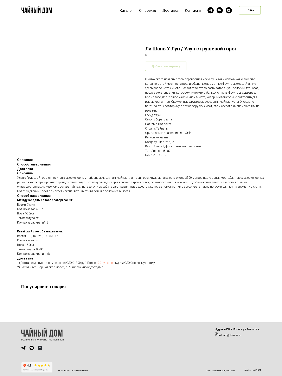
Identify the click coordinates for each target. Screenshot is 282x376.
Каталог (126, 10)
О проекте (147, 10)
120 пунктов (104, 262)
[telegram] (210, 10)
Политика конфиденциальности (220, 371)
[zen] (229, 10)
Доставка (170, 10)
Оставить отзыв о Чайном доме (73, 371)
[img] (23, 348)
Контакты (193, 10)
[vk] (220, 10)
